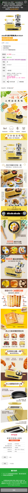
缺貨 (14, 490)
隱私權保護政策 (22, 473)
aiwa (7, 43)
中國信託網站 (23, 59)
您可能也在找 (10, 88)
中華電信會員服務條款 (8, 475)
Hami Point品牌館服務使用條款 (10, 473)
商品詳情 (3, 88)
